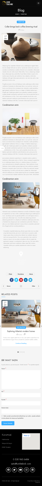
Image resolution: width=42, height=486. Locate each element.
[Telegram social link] (30, 280)
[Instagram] (26, 469)
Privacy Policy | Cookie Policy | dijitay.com (33, 481)
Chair (10, 274)
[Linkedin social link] (26, 280)
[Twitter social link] (16, 280)
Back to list (21, 286)
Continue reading (21, 343)
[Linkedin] (32, 469)
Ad (2, 391)
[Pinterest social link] (21, 280)
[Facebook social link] (12, 280)
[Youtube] (20, 469)
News (31, 274)
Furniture (24, 14)
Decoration (21, 327)
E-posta (4, 400)
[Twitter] (14, 469)
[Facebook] (8, 469)
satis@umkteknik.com (21, 463)
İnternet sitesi (4, 408)
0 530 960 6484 (21, 459)
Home (17, 14)
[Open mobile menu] (38, 3)
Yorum (3, 369)
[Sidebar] (2, 148)
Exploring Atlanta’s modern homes (21, 331)
